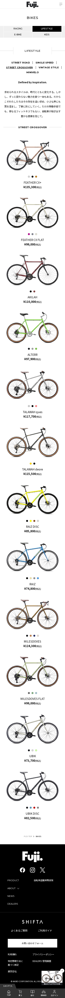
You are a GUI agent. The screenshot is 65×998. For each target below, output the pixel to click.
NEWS (10, 896)
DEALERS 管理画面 (41, 961)
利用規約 (12, 954)
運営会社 (12, 971)
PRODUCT (13, 880)
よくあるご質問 (19, 930)
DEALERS (12, 903)
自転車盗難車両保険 (43, 880)
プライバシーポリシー (43, 954)
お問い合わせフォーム (32, 943)
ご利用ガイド (45, 930)
